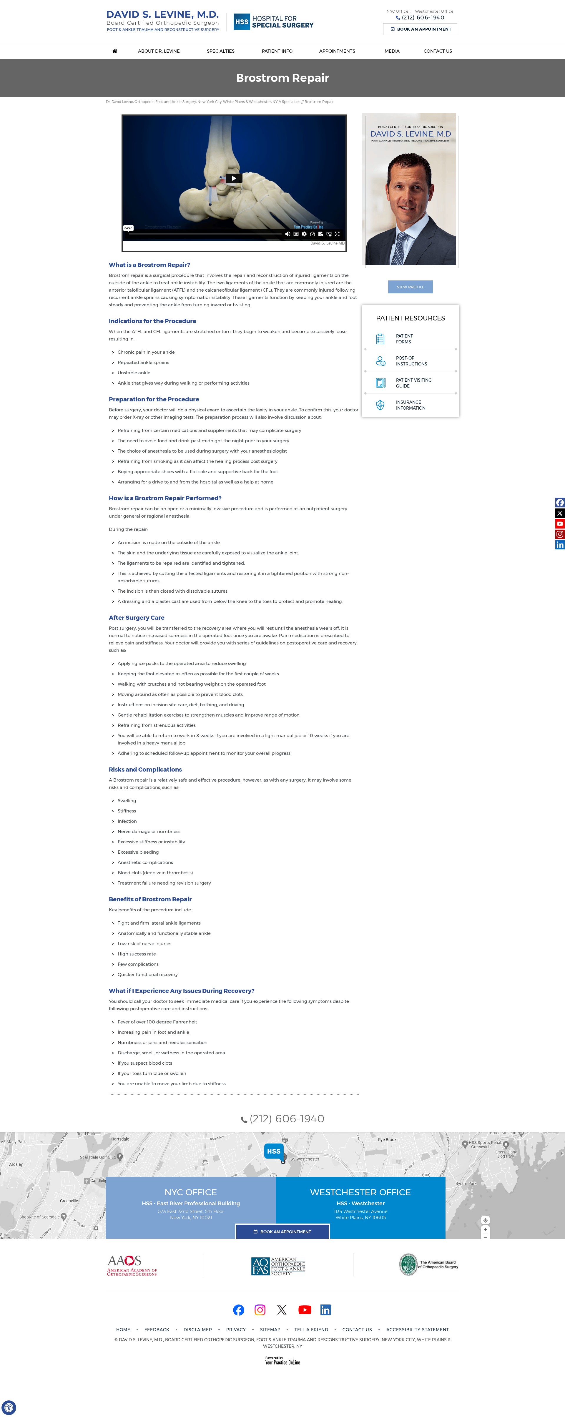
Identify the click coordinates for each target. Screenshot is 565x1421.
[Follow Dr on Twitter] (560, 513)
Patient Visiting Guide (414, 383)
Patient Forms (404, 339)
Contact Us (438, 51)
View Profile (410, 287)
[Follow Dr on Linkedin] (560, 545)
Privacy (236, 1329)
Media (392, 51)
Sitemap (270, 1329)
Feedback (157, 1329)
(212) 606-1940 (423, 17)
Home (115, 51)
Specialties (221, 51)
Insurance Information (411, 405)
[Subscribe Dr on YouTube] (560, 524)
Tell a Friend (311, 1329)
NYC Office (190, 1192)
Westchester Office (360, 1192)
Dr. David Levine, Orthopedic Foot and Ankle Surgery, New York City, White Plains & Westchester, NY (192, 101)
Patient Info (277, 51)
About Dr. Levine (159, 51)
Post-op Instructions (411, 361)
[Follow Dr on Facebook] (560, 503)
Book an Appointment (424, 29)
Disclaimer (198, 1329)
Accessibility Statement (417, 1329)
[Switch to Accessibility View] (8, 1407)
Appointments (337, 51)
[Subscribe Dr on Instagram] (560, 534)
